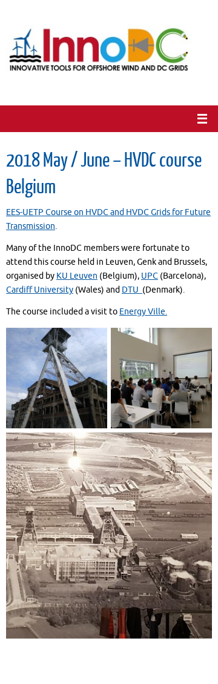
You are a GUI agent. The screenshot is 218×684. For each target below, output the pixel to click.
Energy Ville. (143, 312)
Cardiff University (39, 290)
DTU (132, 290)
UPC (149, 276)
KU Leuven (76, 276)
